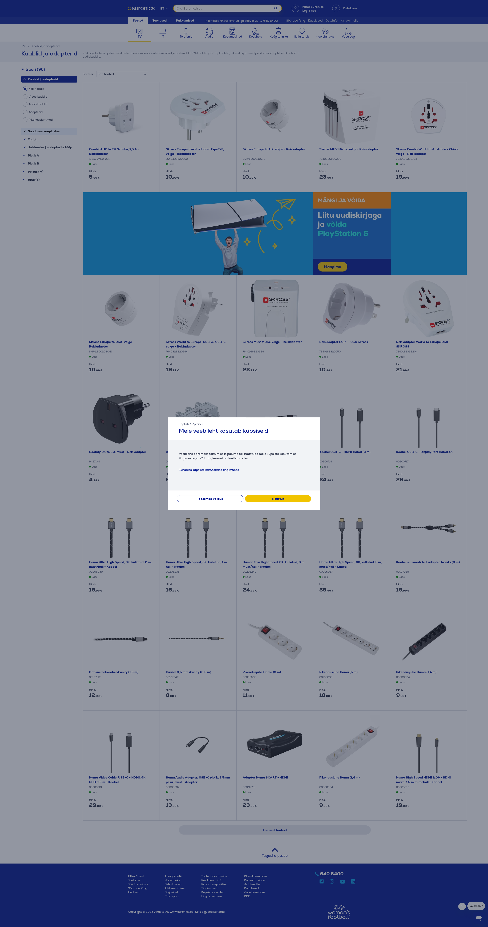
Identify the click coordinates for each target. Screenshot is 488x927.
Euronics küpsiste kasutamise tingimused (209, 470)
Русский (197, 424)
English (184, 424)
